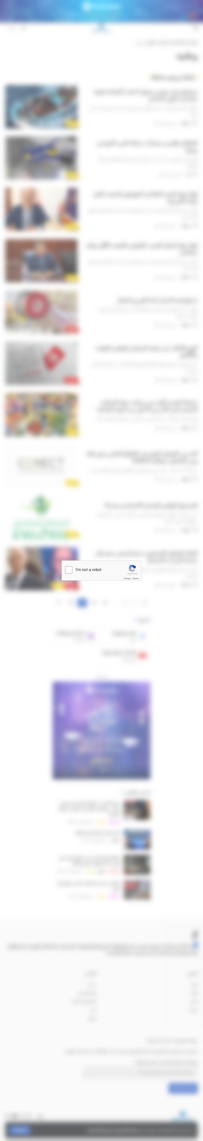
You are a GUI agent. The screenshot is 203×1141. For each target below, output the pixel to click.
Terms (135, 578)
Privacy (127, 578)
